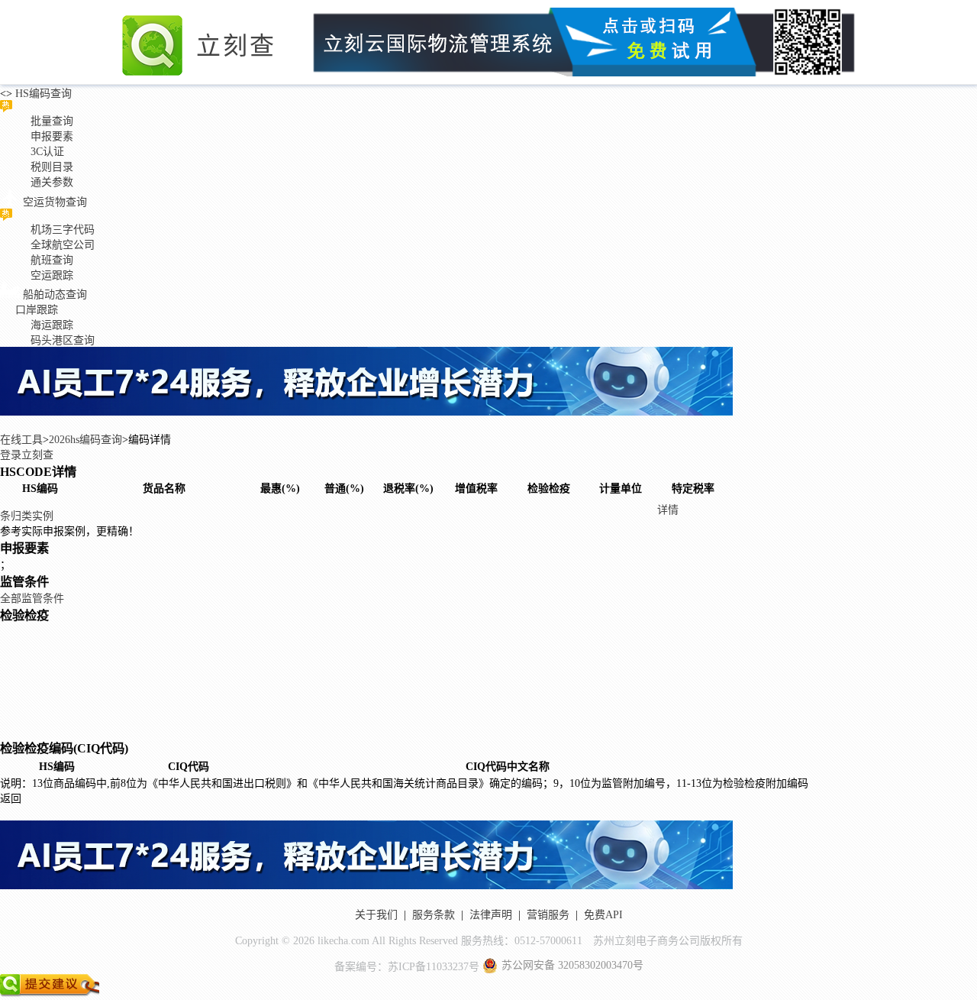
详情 (668, 510)
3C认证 (47, 151)
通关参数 (52, 182)
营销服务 (548, 915)
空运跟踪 (52, 275)
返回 (10, 798)
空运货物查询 (55, 202)
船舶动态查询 (55, 294)
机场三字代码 (63, 229)
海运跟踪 (52, 325)
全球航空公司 (63, 245)
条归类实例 (26, 516)
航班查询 (52, 260)
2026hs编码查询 (85, 439)
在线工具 (21, 439)
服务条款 (433, 915)
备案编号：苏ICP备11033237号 (406, 966)
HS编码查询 (42, 93)
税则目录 (52, 167)
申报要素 (52, 136)
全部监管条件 (32, 598)
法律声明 (490, 915)
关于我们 (376, 915)
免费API (603, 915)
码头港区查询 (63, 340)
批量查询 (52, 121)
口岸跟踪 (36, 310)
